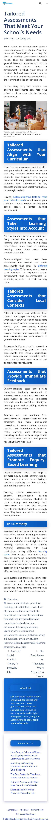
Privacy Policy (37, 809)
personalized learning (15, 634)
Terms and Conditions (25, 814)
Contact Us (13, 809)
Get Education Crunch (19, 819)
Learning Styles (12, 630)
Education (12, 598)
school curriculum (19, 638)
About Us (24, 809)
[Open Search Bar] (40, 3)
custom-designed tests (27, 610)
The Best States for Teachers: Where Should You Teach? (37, 663)
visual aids (20, 646)
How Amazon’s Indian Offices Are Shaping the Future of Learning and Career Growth (25, 755)
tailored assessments (24, 642)
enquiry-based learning (27, 618)
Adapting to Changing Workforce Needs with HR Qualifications (23, 766)
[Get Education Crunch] (7, 3)
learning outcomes (27, 626)
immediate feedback (14, 622)
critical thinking (22, 607)
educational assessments (17, 614)
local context (27, 630)
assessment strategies (18, 603)
